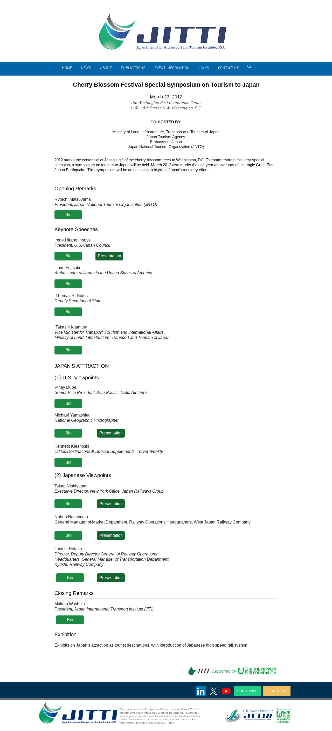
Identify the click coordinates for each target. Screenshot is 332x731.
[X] (214, 691)
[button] (105, 68)
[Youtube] (226, 691)
